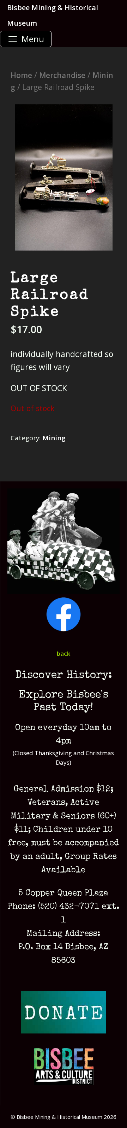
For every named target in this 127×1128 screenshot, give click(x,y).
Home (21, 75)
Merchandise (62, 75)
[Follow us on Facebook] (63, 629)
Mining (54, 437)
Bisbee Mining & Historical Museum (52, 15)
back (63, 653)
